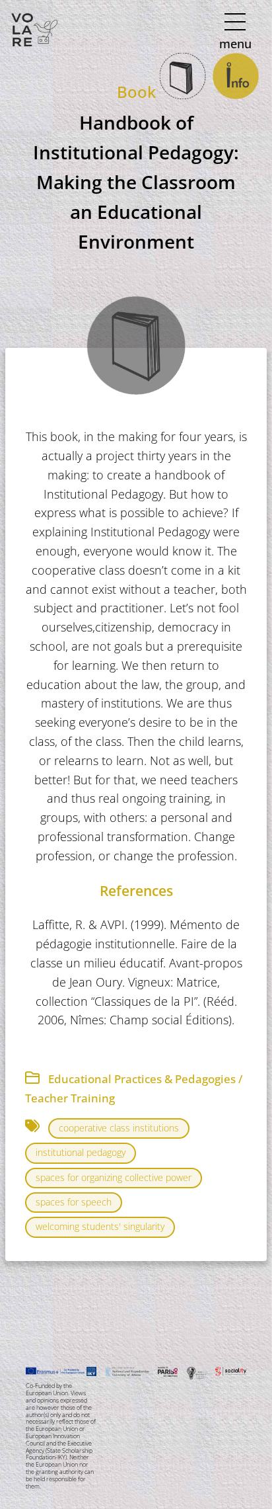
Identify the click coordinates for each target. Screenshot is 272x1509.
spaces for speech (74, 1202)
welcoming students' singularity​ (100, 1226)
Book (136, 91)
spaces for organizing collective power (113, 1177)
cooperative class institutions (119, 1128)
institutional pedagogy (80, 1152)
